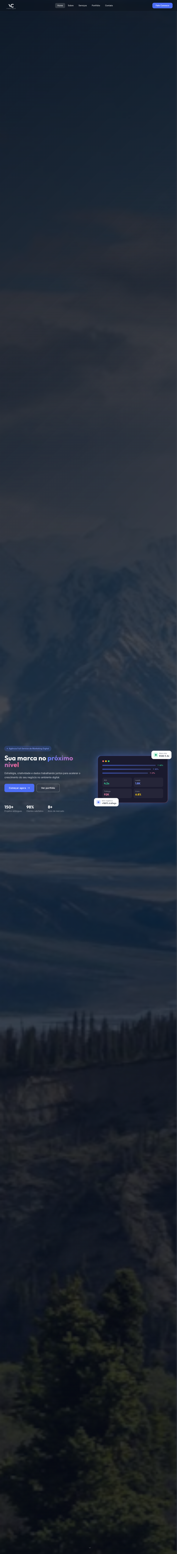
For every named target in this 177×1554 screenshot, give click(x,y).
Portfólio (96, 5)
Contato (109, 5)
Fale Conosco (162, 5)
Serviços (83, 5)
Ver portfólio (48, 788)
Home (60, 5)
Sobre (71, 5)
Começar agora (17, 788)
